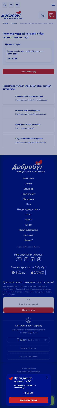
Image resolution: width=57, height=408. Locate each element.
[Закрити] (47, 377)
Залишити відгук (28, 400)
